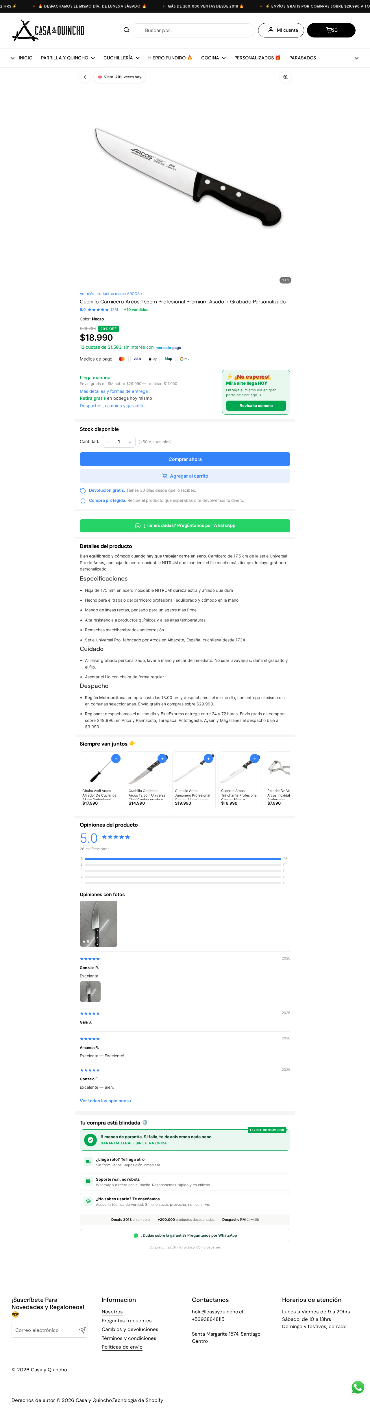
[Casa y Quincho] (48, 30)
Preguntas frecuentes (127, 1320)
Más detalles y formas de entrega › (115, 391)
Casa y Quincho (94, 1400)
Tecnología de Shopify (137, 1400)
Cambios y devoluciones (130, 1329)
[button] (331, 30)
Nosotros (112, 1311)
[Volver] (85, 77)
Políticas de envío (122, 1347)
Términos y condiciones (129, 1338)
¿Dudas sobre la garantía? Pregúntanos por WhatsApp (189, 1235)
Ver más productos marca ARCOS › (111, 293)
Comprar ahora (185, 459)
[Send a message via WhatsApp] (358, 1387)
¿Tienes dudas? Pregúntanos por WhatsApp (189, 525)
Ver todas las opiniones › (106, 1100)
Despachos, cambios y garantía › (113, 405)
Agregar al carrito (189, 476)
